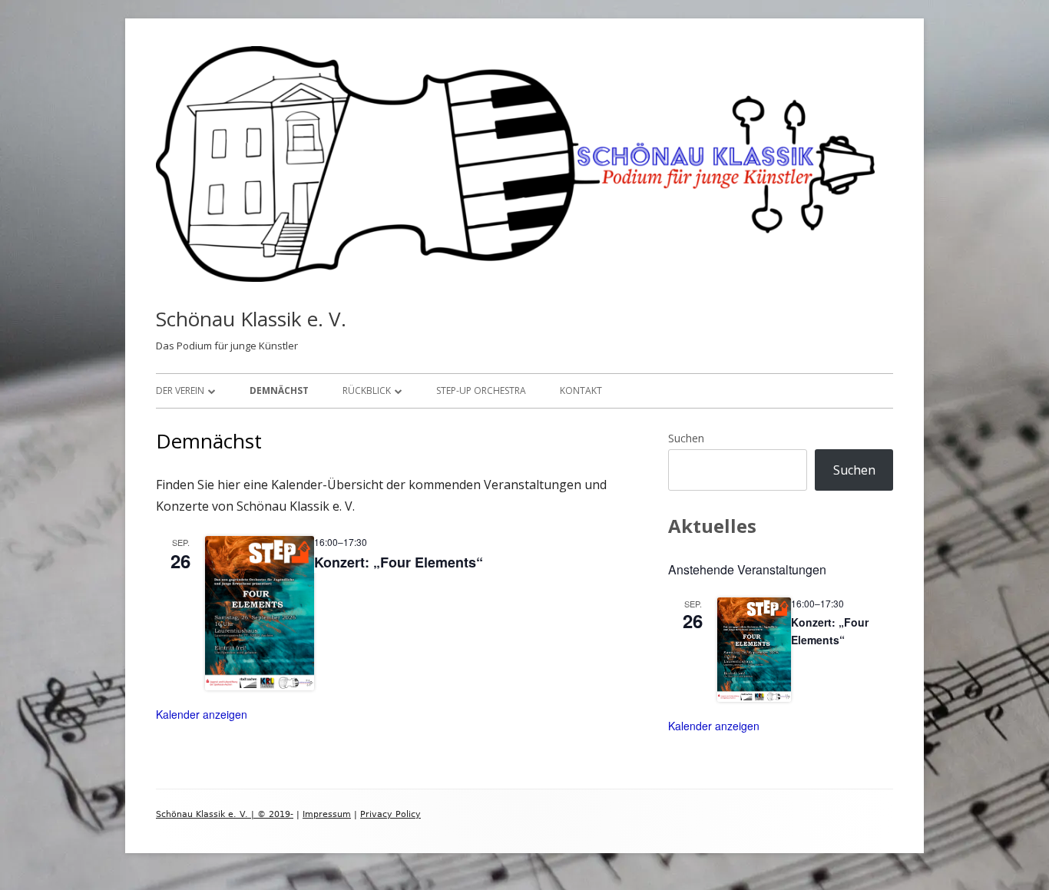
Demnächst (279, 390)
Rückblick (366, 390)
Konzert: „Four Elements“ (398, 562)
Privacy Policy (390, 814)
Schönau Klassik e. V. (251, 319)
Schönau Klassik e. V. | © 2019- (224, 814)
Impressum (327, 814)
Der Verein (180, 390)
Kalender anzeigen (201, 714)
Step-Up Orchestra (481, 390)
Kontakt (581, 390)
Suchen (686, 438)
